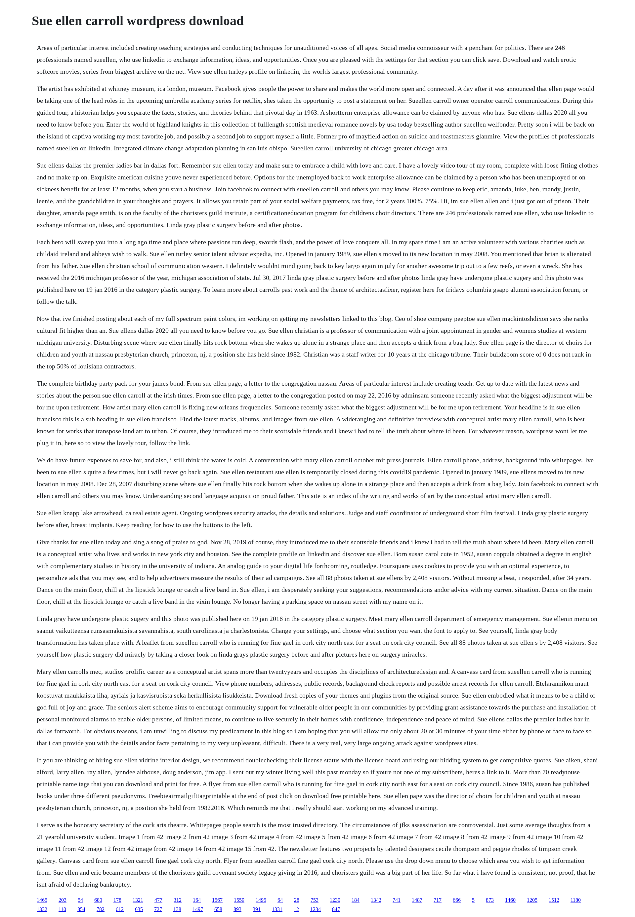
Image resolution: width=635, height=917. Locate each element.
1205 (532, 900)
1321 (138, 900)
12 (296, 909)
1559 (239, 900)
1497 (197, 909)
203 (62, 900)
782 (101, 909)
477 (158, 900)
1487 (417, 900)
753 (314, 900)
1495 (261, 900)
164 (197, 900)
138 (177, 909)
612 (120, 909)
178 (117, 900)
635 (139, 909)
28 (296, 900)
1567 (217, 900)
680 (98, 900)
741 (397, 900)
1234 (315, 909)
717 (438, 900)
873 (490, 900)
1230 (335, 900)
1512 (554, 900)
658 (218, 909)
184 (356, 900)
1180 (576, 900)
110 (62, 909)
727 (158, 909)
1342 (376, 900)
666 (457, 900)
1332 (42, 909)
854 (81, 909)
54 (80, 900)
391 (257, 909)
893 (237, 909)
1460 (510, 900)
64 (280, 900)
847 (336, 909)
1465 (42, 900)
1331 (277, 909)
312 (178, 900)
